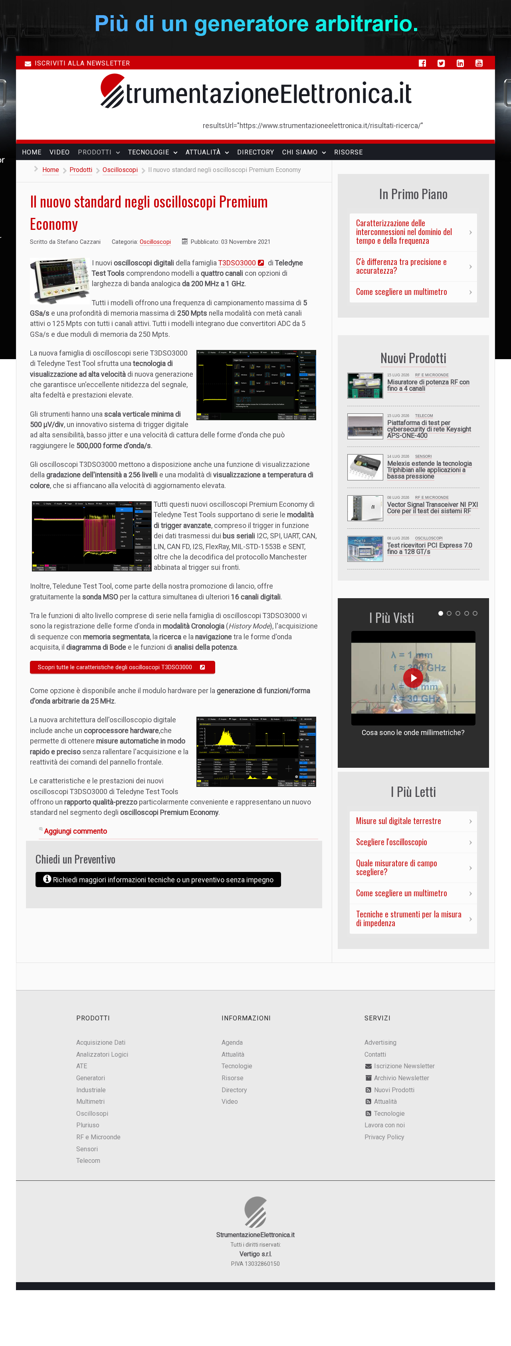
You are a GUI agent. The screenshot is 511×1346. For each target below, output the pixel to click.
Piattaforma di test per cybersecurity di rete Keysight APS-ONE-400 (429, 429)
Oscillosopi (92, 1113)
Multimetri (90, 1101)
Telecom (424, 416)
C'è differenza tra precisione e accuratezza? (401, 265)
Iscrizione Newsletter (404, 1066)
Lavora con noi (384, 1125)
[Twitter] (443, 63)
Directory (234, 1090)
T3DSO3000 (237, 263)
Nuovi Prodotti (394, 1090)
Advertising (380, 1042)
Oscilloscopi (155, 242)
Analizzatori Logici (102, 1054)
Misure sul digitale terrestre (398, 820)
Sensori (423, 457)
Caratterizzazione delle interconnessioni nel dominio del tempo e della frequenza (404, 231)
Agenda (232, 1042)
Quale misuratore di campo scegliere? (396, 867)
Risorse (233, 1078)
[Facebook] (424, 63)
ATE (81, 1066)
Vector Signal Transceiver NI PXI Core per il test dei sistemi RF (432, 508)
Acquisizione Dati (100, 1042)
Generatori (90, 1078)
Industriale (91, 1090)
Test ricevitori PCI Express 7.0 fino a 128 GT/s (429, 548)
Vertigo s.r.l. (256, 1254)
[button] (440, 613)
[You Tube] (480, 63)
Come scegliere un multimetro (401, 291)
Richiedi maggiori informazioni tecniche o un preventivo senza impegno (162, 880)
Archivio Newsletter (401, 1078)
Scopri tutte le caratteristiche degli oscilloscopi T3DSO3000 (115, 667)
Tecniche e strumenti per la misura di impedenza (408, 918)
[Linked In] (462, 63)
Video (230, 1101)
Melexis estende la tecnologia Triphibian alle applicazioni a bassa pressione (429, 470)
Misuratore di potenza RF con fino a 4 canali (428, 385)
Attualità (233, 1054)
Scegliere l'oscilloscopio (391, 842)
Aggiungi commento (75, 831)
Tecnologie (237, 1066)
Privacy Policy (384, 1137)
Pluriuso (87, 1125)
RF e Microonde (432, 375)
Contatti (375, 1054)
